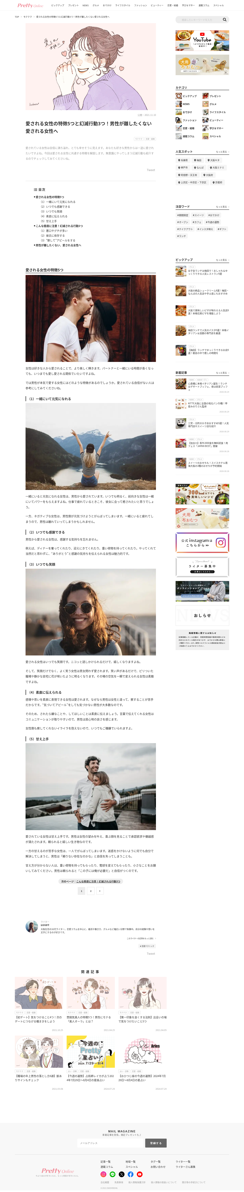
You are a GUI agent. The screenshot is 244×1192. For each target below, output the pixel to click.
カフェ (197, 222)
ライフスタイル (122, 5)
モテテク (27, 17)
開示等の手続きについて (194, 1182)
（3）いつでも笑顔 (50, 211)
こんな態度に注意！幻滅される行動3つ (59, 226)
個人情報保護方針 (137, 1182)
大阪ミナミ (218, 167)
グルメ (96, 5)
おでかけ (107, 5)
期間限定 (183, 215)
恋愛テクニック (148, 946)
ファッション (140, 5)
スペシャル (218, 5)
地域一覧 (131, 1161)
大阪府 (209, 175)
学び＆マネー (188, 5)
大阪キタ (215, 160)
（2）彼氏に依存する (52, 235)
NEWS (86, 5)
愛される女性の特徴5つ (50, 197)
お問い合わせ (158, 1166)
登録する (156, 1143)
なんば (200, 167)
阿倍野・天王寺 (189, 175)
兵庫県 (184, 160)
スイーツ (199, 215)
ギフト (222, 229)
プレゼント (73, 5)
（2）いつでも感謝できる (54, 206)
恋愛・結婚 (172, 5)
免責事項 (118, 1182)
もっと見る (221, 152)
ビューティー (157, 5)
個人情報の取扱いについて (164, 1182)
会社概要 (105, 1182)
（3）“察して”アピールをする (57, 240)
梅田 (199, 160)
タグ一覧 (156, 1161)
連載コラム (204, 5)
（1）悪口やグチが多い (53, 230)
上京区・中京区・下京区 (193, 182)
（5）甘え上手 (48, 221)
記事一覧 (106, 1161)
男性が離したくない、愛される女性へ (58, 245)
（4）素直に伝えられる (53, 216)
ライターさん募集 (185, 1166)
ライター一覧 (183, 1161)
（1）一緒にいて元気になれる (57, 202)
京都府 (218, 182)
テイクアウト (186, 229)
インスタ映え (206, 229)
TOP (17, 17)
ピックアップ (57, 5)
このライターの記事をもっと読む (140, 938)
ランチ (182, 236)
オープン (183, 222)
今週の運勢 (213, 222)
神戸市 (184, 167)
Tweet (151, 170)
